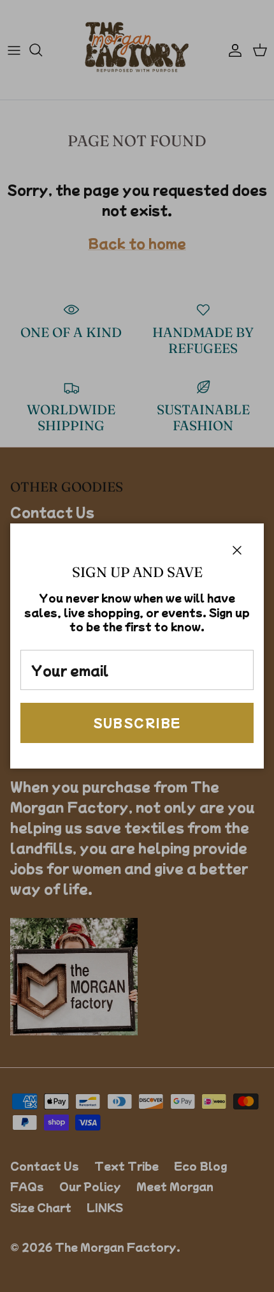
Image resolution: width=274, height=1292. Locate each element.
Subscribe (137, 722)
